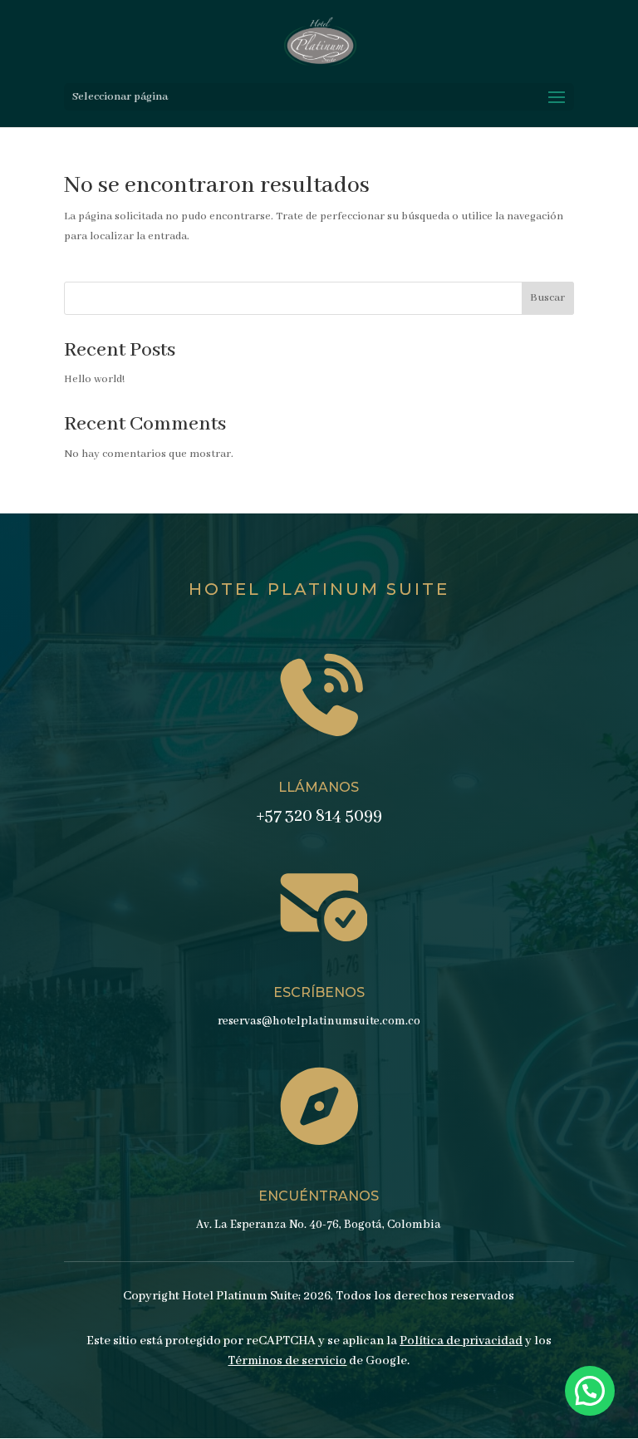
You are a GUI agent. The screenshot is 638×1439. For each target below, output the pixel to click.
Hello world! (94, 379)
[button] (590, 1391)
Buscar (547, 298)
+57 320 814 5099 (319, 816)
